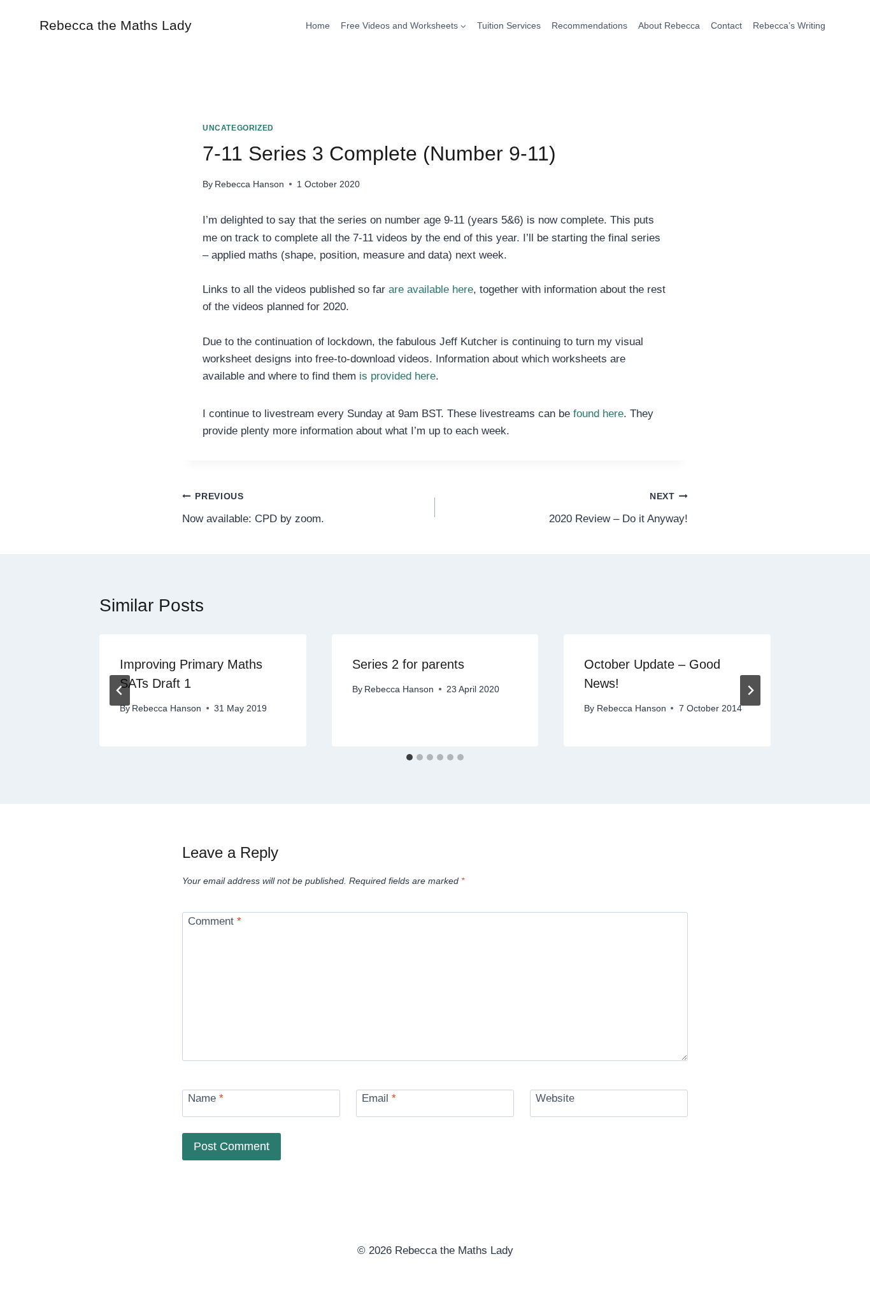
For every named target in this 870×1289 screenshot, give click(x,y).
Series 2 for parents (408, 664)
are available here (431, 289)
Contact (726, 25)
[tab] (409, 757)
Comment (214, 921)
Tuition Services (509, 25)
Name (206, 1098)
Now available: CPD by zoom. (253, 508)
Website (555, 1098)
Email (379, 1098)
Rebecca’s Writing (789, 25)
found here (598, 414)
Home (318, 25)
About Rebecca (669, 25)
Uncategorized (238, 128)
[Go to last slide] (120, 690)
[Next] (750, 690)
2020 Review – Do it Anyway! (618, 508)
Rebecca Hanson (249, 184)
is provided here (397, 376)
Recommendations (589, 25)
